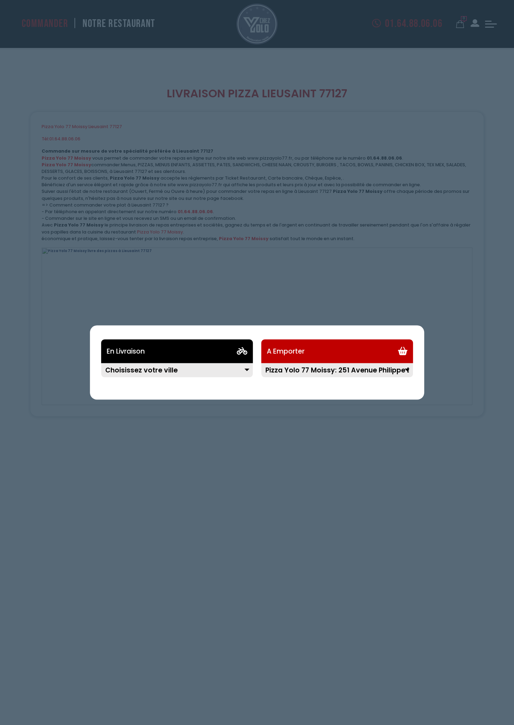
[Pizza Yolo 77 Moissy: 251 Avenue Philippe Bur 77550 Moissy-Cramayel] (337, 374)
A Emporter (286, 351)
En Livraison (126, 351)
